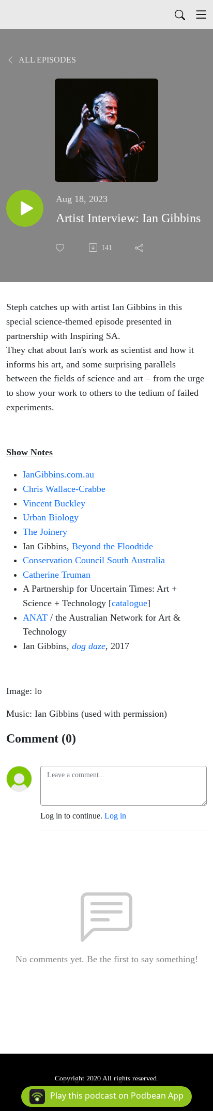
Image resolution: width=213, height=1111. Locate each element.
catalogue (129, 603)
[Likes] (61, 247)
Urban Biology (51, 517)
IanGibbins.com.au (58, 474)
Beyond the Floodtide (112, 546)
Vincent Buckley (54, 503)
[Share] (140, 247)
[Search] (180, 14)
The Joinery (45, 532)
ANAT (35, 617)
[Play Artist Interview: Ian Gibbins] (24, 208)
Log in (115, 815)
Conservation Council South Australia (94, 560)
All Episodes (46, 59)
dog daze (88, 646)
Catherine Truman (56, 574)
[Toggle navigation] (201, 14)
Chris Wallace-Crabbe (64, 489)
